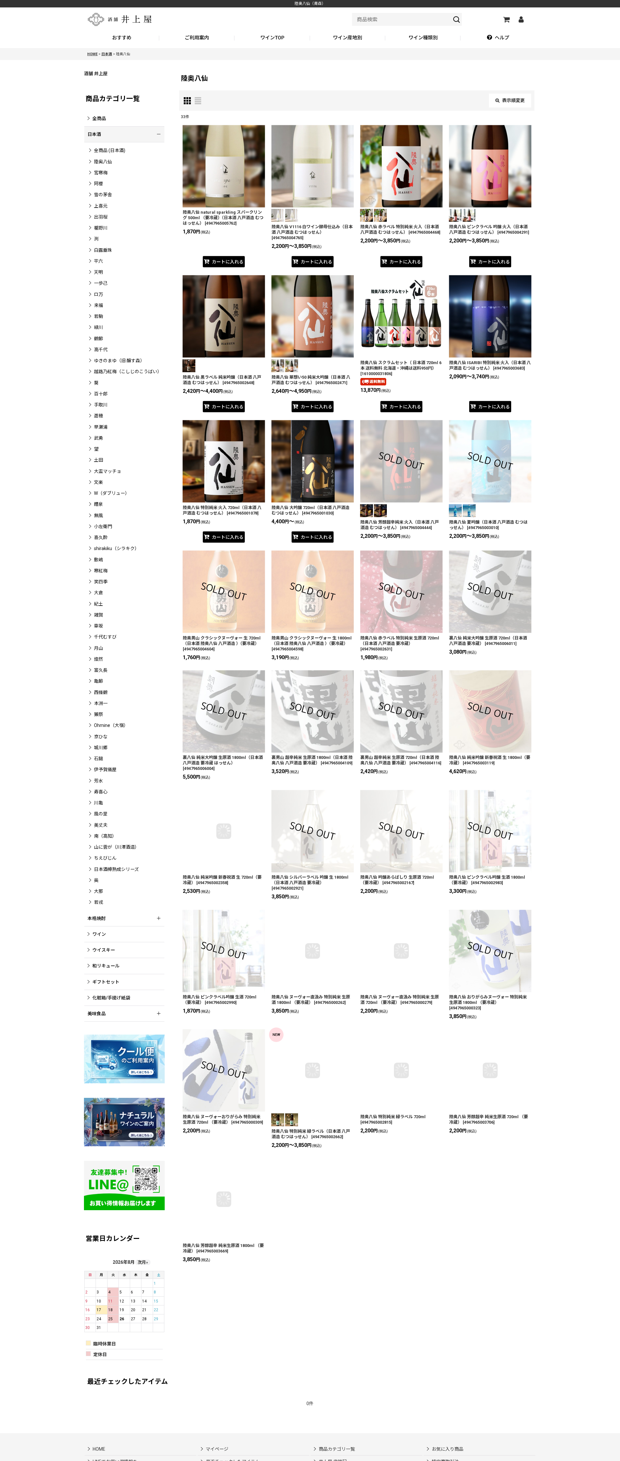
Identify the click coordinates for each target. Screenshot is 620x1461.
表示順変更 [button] (513, 100)
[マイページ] (521, 19)
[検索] (456, 19)
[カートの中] (506, 19)
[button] (498, 38)
